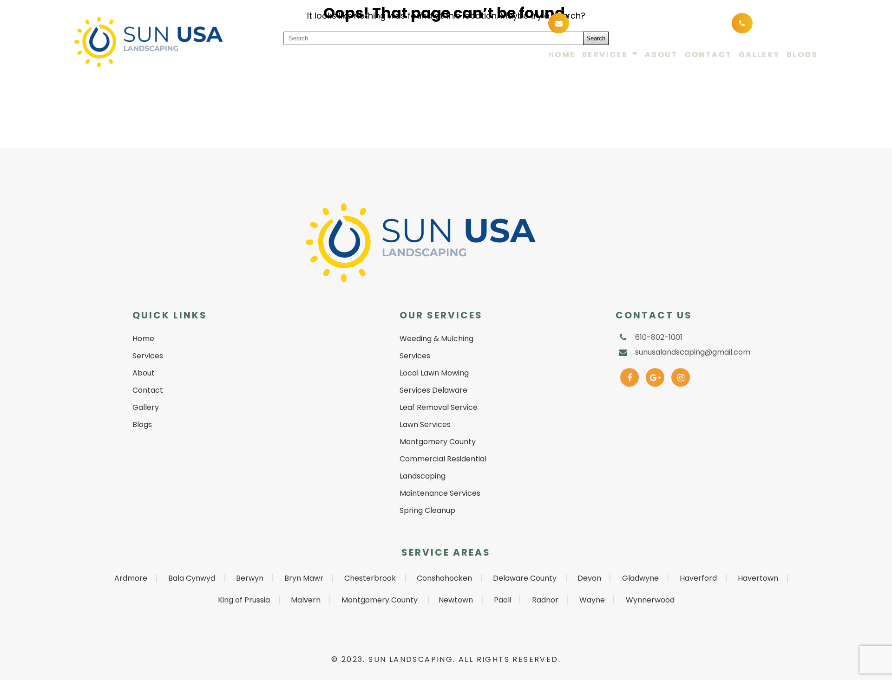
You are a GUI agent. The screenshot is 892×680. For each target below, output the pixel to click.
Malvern (306, 600)
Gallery (759, 55)
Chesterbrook (370, 578)
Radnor (545, 600)
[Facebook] (629, 375)
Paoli (502, 600)
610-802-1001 (783, 22)
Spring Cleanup (427, 510)
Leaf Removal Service (439, 407)
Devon (589, 578)
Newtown (456, 600)
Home (562, 55)
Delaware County (525, 578)
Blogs (802, 55)
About (661, 55)
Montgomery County (379, 600)
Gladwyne (640, 578)
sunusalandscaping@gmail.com (641, 22)
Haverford (698, 578)
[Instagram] (681, 375)
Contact (708, 55)
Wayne (592, 600)
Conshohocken (444, 578)
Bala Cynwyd (191, 578)
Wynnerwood (650, 600)
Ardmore (130, 578)
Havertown (758, 578)
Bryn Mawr (303, 578)
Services (605, 55)
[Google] (655, 375)
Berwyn (249, 578)
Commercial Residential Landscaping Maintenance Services (443, 476)
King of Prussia (244, 600)
